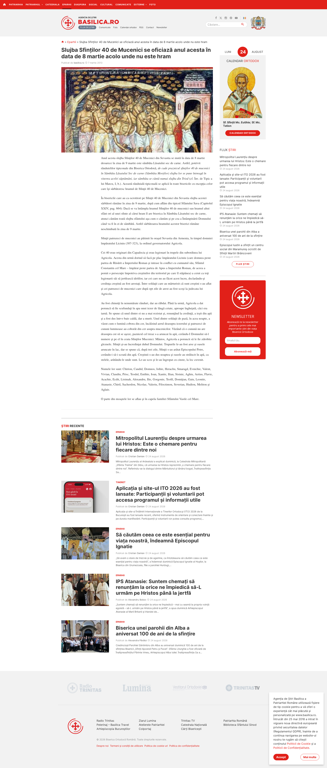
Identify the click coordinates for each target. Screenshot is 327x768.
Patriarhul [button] (33, 4)
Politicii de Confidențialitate (291, 747)
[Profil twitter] (220, 18)
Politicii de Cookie (298, 743)
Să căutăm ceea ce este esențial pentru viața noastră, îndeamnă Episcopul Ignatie (163, 540)
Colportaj (145, 729)
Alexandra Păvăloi (137, 640)
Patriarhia (16, 4)
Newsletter (162, 27)
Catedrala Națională (194, 724)
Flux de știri (87, 27)
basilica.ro (79, 62)
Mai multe (309, 757)
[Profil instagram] (226, 18)
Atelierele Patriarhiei (152, 724)
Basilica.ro (98, 22)
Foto (152, 4)
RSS (141, 27)
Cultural (106, 4)
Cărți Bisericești (191, 729)
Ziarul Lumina (147, 720)
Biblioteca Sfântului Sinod (239, 724)
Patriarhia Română (235, 720)
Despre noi (102, 745)
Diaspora (80, 4)
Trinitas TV (188, 720)
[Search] (242, 24)
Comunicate (123, 4)
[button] (322, 4)
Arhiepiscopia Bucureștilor (113, 729)
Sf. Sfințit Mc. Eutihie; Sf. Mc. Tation (241, 124)
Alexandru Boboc (137, 599)
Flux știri (243, 264)
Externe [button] (139, 4)
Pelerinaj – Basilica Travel (113, 724)
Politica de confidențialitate (184, 745)
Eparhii (66, 4)
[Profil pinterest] (231, 18)
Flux (228, 150)
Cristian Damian (136, 456)
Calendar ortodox (128, 27)
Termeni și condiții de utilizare (126, 745)
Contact (150, 27)
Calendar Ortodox (243, 133)
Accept (281, 757)
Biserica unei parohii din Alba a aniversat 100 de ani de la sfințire (155, 631)
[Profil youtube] (236, 18)
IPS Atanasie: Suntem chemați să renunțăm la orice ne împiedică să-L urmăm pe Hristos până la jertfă (158, 587)
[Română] (245, 18)
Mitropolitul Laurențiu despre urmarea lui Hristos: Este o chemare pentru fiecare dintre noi (161, 444)
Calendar (243, 61)
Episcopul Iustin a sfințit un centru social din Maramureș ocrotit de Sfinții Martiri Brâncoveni (241, 249)
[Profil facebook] (216, 18)
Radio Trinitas (105, 720)
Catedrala (52, 4)
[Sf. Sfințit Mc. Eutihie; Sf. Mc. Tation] (242, 92)
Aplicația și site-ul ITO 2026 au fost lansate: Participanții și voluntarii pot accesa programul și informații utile (160, 494)
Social (93, 4)
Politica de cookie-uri (156, 745)
